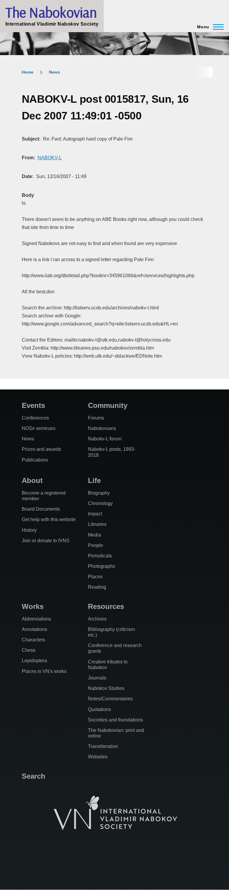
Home (27, 72)
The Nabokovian (51, 12)
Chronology (100, 503)
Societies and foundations (115, 719)
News (54, 72)
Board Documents (41, 509)
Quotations (99, 709)
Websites (98, 756)
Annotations (34, 629)
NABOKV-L (50, 157)
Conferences (35, 417)
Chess (28, 650)
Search (33, 776)
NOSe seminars (38, 428)
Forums (96, 417)
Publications (35, 459)
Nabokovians (102, 428)
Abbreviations (36, 618)
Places (95, 576)
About (32, 480)
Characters (33, 639)
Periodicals (100, 555)
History (29, 530)
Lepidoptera (34, 660)
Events (33, 405)
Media (94, 534)
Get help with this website (49, 519)
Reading (97, 587)
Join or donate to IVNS (45, 540)
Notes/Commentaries (110, 698)
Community (107, 405)
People (95, 545)
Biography (99, 492)
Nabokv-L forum (104, 438)
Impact (95, 513)
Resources (106, 606)
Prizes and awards (41, 449)
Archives (97, 618)
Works (33, 606)
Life (94, 480)
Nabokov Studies (106, 688)
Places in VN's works (44, 671)
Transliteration (103, 746)
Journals (97, 677)
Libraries (97, 524)
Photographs (101, 566)
